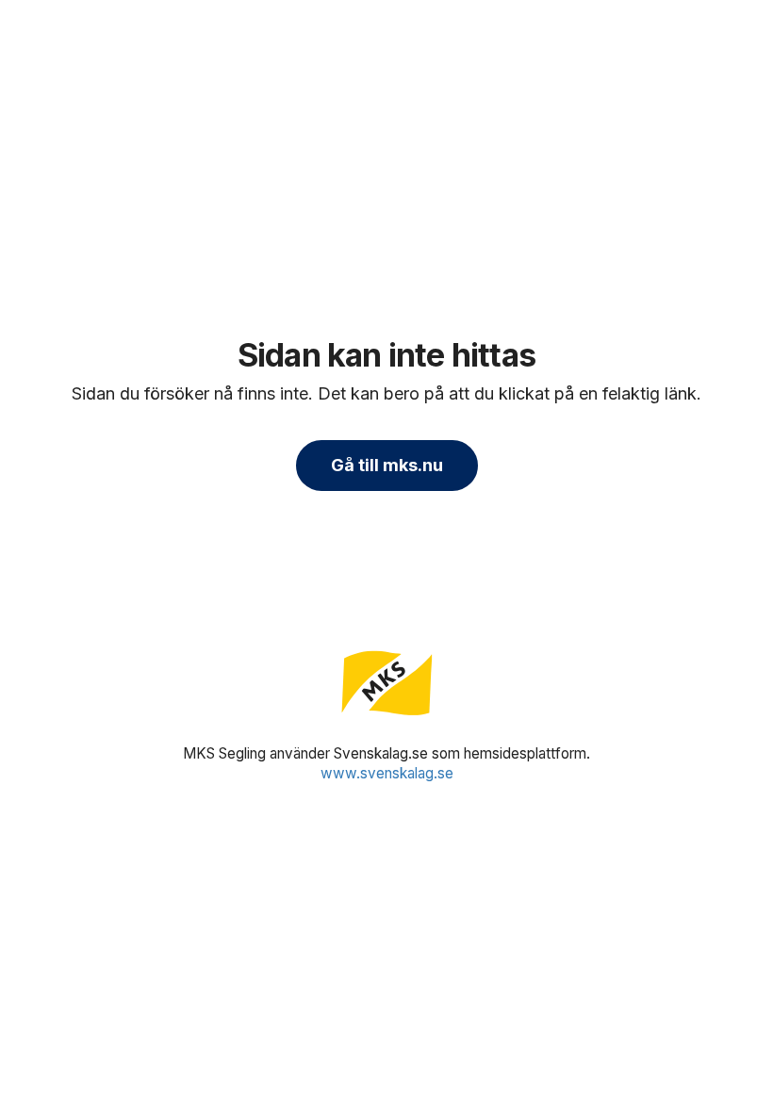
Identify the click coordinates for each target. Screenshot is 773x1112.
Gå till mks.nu (387, 465)
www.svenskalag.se (387, 773)
